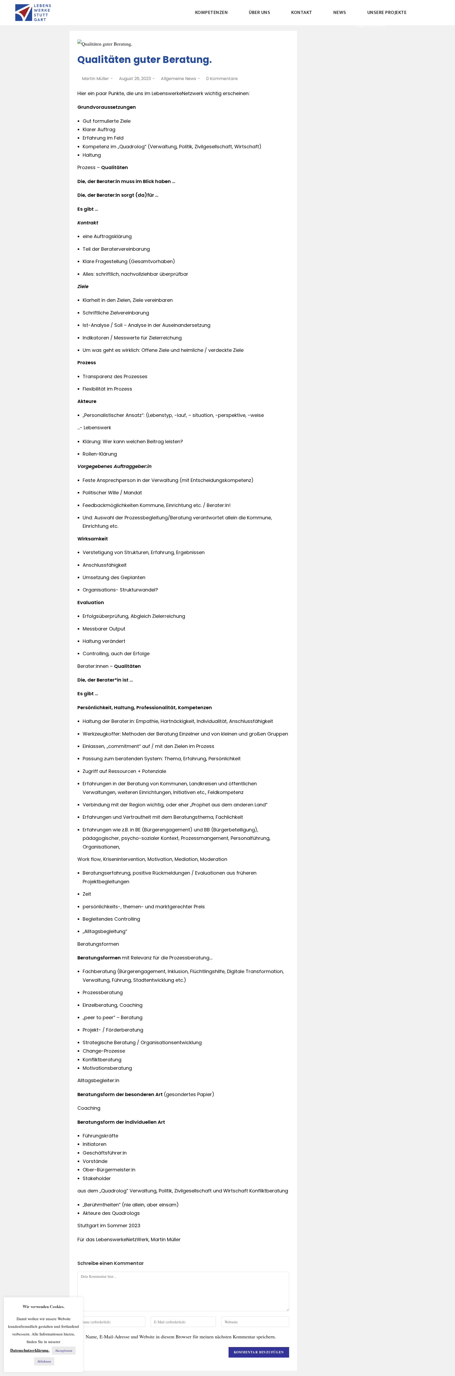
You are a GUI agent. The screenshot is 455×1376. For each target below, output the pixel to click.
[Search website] (429, 12)
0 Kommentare (222, 79)
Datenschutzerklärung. (30, 1350)
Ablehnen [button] (44, 1361)
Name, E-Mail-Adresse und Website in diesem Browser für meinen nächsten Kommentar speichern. (181, 1336)
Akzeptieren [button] (63, 1350)
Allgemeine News (178, 79)
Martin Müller (95, 79)
